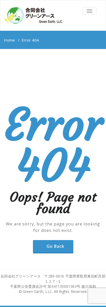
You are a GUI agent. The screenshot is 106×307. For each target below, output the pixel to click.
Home (9, 40)
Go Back (55, 246)
